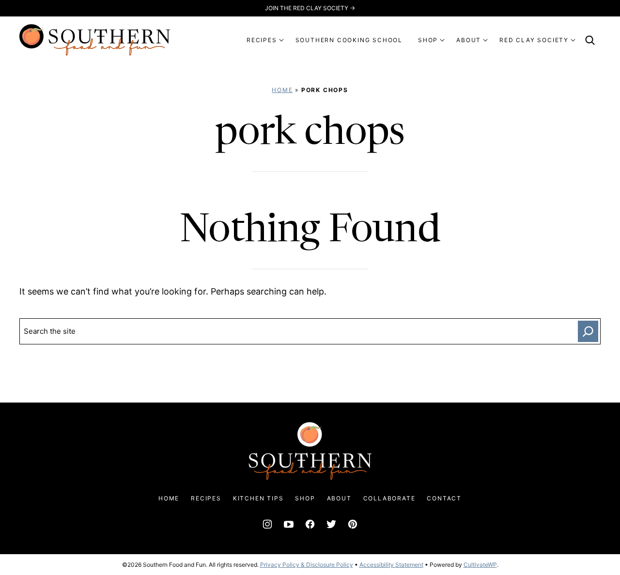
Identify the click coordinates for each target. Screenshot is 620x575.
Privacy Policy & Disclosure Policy (306, 564)
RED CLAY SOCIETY (534, 40)
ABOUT (468, 40)
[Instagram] (267, 524)
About (339, 498)
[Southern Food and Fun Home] (94, 40)
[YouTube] (288, 524)
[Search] (590, 40)
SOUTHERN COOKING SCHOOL (349, 40)
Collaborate (389, 498)
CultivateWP (480, 564)
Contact (444, 498)
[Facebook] (310, 524)
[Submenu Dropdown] (281, 40)
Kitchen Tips (258, 498)
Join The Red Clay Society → (310, 8)
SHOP (428, 40)
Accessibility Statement (391, 564)
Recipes (206, 498)
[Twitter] (331, 524)
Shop (305, 498)
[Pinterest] (352, 524)
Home (282, 89)
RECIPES (262, 40)
